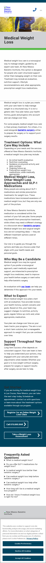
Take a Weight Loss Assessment (21, 435)
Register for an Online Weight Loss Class (21, 413)
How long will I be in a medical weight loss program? (22, 490)
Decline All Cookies (23, 551)
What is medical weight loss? (19, 460)
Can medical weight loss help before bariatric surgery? (21, 477)
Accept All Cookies (23, 558)
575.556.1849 (35, 10)
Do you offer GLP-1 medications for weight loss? (21, 465)
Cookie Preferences (23, 544)
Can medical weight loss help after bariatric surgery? (20, 483)
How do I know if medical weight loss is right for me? (22, 496)
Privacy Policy (32, 538)
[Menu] (41, 10)
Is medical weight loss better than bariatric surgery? (20, 471)
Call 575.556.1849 (14, 424)
